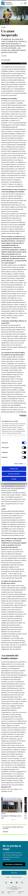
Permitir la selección (14, 473)
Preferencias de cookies (21, 892)
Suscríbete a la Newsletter (14, 864)
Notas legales (3, 892)
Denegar (14, 479)
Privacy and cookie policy (11, 892)
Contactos (14, 872)
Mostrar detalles (18, 463)
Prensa (8, 877)
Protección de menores (16, 877)
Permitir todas (14, 468)
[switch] (24, 447)
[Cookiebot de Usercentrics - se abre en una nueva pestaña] (19, 416)
